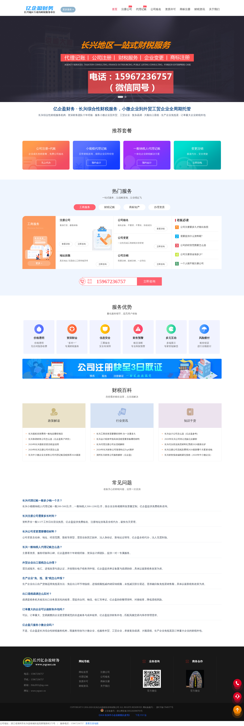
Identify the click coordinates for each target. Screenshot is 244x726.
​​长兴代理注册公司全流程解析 (110, 444)
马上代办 (46, 162)
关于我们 (214, 9)
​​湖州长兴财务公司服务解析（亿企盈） (114, 455)
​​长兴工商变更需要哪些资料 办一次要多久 (116, 433)
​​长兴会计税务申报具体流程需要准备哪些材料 (118, 439)
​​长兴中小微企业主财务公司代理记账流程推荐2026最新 (54, 455)
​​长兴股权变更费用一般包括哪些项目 (45, 433)
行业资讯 (122, 420)
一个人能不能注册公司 (192, 263)
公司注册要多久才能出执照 (194, 227)
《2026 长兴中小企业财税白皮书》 (114, 715)
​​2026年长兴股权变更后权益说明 (43, 444)
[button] (120, 97)
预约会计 (96, 162)
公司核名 (156, 9)
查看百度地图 (91, 723)
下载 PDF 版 (141, 715)
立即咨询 (82, 244)
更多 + (39, 263)
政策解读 (54, 420)
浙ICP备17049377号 (164, 707)
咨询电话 (89, 281)
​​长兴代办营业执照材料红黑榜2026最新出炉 (185, 444)
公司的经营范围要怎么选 (193, 245)
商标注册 (185, 9)
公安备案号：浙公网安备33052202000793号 (124, 711)
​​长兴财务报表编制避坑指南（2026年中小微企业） (188, 455)
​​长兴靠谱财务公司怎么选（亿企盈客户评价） (50, 439)
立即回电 (197, 162)
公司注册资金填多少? (191, 254)
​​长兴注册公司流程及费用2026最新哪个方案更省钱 (188, 449)
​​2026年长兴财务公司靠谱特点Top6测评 (115, 449)
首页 (114, 9)
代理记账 (141, 9)
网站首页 (83, 672)
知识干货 (190, 420)
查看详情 (66, 244)
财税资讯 (199, 9)
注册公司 (126, 9)
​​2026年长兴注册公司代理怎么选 (43, 449)
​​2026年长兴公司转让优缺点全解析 (180, 439)
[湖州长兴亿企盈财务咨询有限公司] (39, 12)
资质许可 (170, 9)
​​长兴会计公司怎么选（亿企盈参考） (181, 433)
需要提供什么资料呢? (191, 236)
